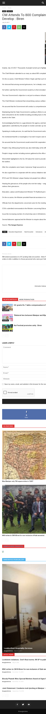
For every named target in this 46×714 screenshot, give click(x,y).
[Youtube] (29, 704)
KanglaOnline (8, 651)
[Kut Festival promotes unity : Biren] (7, 328)
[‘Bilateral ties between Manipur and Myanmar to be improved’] (7, 317)
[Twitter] (23, 704)
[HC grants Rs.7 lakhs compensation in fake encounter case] (7, 307)
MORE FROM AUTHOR (26, 299)
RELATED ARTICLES (10, 299)
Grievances (39, 232)
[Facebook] (17, 704)
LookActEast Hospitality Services (18, 648)
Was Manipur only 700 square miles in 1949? (17, 481)
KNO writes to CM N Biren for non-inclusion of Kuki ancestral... (24, 535)
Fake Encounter (28, 232)
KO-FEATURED (8, 426)
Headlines (9, 11)
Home (4, 8)
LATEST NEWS (8, 654)
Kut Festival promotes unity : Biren (28, 325)
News (9, 8)
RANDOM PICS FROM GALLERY (13, 560)
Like (26, 410)
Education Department (15, 232)
